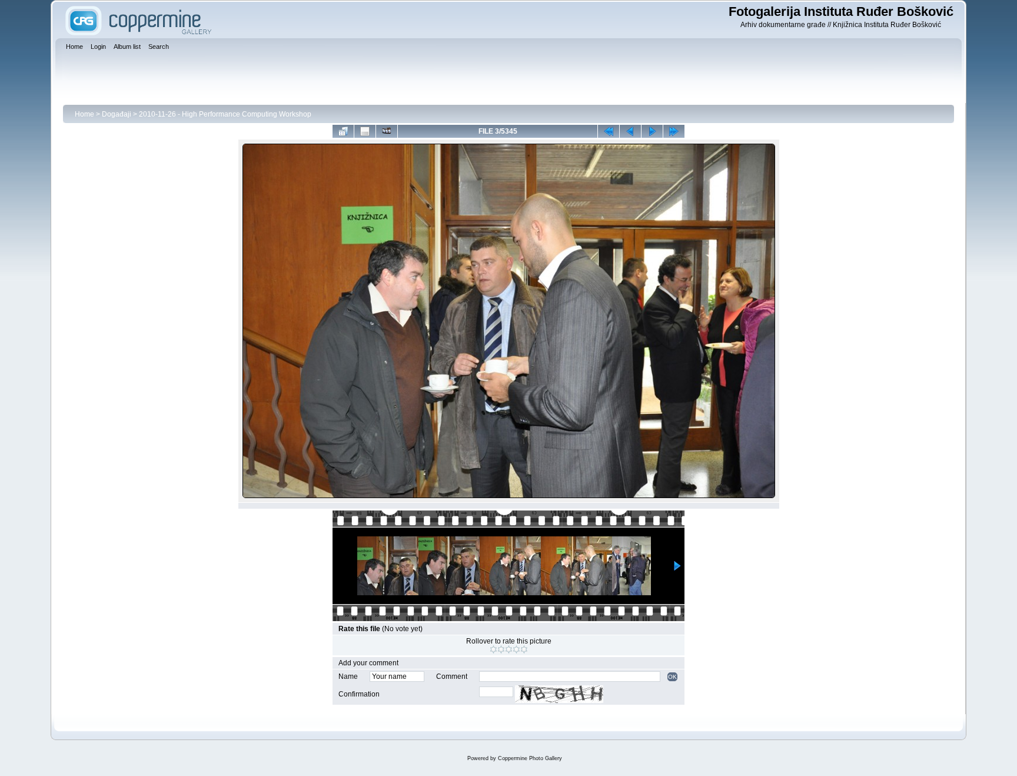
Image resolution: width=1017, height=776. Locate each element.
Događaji (116, 114)
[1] (493, 649)
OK (672, 677)
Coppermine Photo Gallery (530, 758)
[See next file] (652, 131)
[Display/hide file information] (364, 131)
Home (84, 114)
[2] (501, 649)
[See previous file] (630, 131)
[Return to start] (608, 131)
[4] (516, 649)
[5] (524, 649)
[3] (509, 649)
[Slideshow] (386, 131)
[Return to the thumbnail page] (343, 131)
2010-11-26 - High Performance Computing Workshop (225, 114)
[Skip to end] (673, 131)
